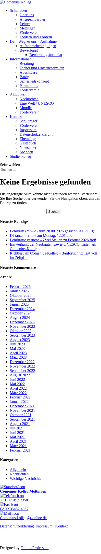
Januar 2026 (19, 291)
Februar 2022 (20, 397)
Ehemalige (28, 139)
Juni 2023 (17, 344)
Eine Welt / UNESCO (37, 103)
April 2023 (18, 353)
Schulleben (18, 10)
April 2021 (18, 441)
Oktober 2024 (20, 313)
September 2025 (22, 300)
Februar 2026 (20, 286)
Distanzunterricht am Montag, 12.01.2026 (42, 235)
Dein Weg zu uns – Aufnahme (33, 41)
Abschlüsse (28, 72)
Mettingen (27, 28)
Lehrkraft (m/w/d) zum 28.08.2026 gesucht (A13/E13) (52, 231)
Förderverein (29, 32)
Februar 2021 (20, 450)
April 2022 (18, 388)
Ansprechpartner (32, 19)
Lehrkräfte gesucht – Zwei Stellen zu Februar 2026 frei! (53, 240)
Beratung (27, 63)
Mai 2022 (17, 384)
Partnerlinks (29, 86)
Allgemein (18, 470)
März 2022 (18, 393)
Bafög (24, 77)
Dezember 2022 (22, 362)
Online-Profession (35, 548)
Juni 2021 (17, 432)
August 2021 (20, 424)
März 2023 (18, 357)
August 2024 (20, 317)
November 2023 (22, 326)
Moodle (26, 108)
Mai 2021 (17, 437)
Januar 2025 (19, 304)
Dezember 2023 (22, 322)
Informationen (21, 59)
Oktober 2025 (20, 295)
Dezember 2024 (22, 309)
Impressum (28, 130)
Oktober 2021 (20, 415)
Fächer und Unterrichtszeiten (42, 68)
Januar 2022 (19, 401)
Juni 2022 (17, 379)
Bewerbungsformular (45, 55)
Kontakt (16, 116)
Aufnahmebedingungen (38, 46)
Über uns (27, 15)
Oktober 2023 (20, 331)
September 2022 (22, 371)
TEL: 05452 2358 (14, 500)
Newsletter (28, 147)
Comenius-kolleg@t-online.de (23, 518)
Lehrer (25, 24)
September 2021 (22, 419)
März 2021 (18, 446)
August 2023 (20, 340)
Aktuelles (17, 94)
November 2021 (22, 410)
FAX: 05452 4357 (14, 509)
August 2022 (20, 375)
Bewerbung (29, 50)
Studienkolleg (20, 156)
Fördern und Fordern (36, 37)
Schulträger (28, 121)
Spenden (26, 152)
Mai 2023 (17, 348)
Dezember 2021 (22, 406)
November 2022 (22, 366)
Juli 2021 (17, 428)
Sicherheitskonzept (34, 81)
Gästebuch (28, 143)
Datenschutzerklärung (36, 134)
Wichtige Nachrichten (26, 478)
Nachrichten (29, 99)
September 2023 (22, 335)
